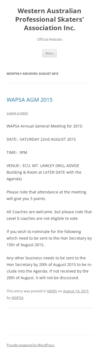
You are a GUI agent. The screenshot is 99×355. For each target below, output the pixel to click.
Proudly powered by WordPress (30, 345)
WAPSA (17, 297)
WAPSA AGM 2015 (30, 99)
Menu (49, 53)
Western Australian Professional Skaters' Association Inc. (49, 19)
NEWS (52, 291)
